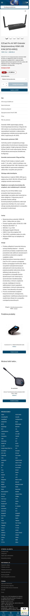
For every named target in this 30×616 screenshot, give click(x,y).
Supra (16, 518)
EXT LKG (3, 453)
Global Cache (18, 460)
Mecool (17, 482)
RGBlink (3, 506)
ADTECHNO (18, 414)
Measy (2, 482)
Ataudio (17, 417)
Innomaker (18, 467)
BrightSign (3, 426)
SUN (2, 518)
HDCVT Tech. (18, 462)
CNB (2, 438)
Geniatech (3, 460)
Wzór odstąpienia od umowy (8, 576)
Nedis (16, 486)
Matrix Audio (18, 479)
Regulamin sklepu (5, 565)
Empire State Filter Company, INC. (7, 448)
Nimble (17, 491)
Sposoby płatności (5, 572)
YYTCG (3, 542)
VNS (2, 539)
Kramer (3, 474)
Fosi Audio (18, 455)
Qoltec (17, 501)
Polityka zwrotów (5, 567)
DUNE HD (3, 443)
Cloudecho (3, 436)
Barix (16, 421)
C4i (16, 429)
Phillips (17, 496)
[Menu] (3, 2)
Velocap (3, 535)
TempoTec (3, 523)
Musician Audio (19, 484)
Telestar (17, 520)
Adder (2, 414)
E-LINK (3, 446)
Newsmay (17, 489)
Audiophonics (18, 419)
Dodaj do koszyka (18, 84)
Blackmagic (18, 424)
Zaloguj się (3, 553)
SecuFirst (3, 511)
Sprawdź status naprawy (7, 585)
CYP (16, 438)
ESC (16, 448)
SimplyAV (17, 513)
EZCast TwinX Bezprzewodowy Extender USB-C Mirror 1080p (14, 392)
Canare (3, 433)
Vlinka (16, 537)
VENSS (17, 535)
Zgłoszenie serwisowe (6, 583)
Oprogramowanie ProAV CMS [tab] (9, 112)
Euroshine (3, 450)
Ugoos (2, 530)
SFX (16, 511)
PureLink (3, 501)
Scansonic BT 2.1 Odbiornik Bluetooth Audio (14, 344)
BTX (2, 429)
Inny (2, 470)
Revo (16, 503)
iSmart (17, 470)
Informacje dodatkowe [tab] (7, 101)
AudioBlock (4, 419)
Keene (16, 472)
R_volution (18, 506)
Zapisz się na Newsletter (7, 555)
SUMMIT (17, 515)
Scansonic (3, 508)
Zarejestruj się (4, 551)
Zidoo (16, 542)
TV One (17, 527)
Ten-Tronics (18, 523)
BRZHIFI (17, 426)
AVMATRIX (4, 421)
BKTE (2, 424)
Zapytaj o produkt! (14, 90)
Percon (3, 496)
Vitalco (3, 537)
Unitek (16, 530)
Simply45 (3, 513)
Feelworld (3, 455)
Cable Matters (4, 431)
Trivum (3, 527)
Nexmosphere (4, 491)
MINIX (2, 484)
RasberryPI (4, 503)
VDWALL (3, 532)
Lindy (2, 477)
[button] (26, 3)
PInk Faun (3, 498)
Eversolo (17, 450)
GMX (2, 462)
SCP (16, 508)
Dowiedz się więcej (14, 400)
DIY (16, 441)
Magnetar (3, 479)
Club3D (17, 436)
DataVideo (3, 441)
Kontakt (3, 589)
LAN (16, 474)
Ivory (2, 472)
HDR (2, 465)
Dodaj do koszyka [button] (14, 352)
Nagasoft (3, 486)
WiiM (16, 539)
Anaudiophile (4, 417)
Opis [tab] (2, 98)
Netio (2, 489)
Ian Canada (18, 465)
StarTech (3, 515)
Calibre (17, 431)
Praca (2, 592)
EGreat (17, 446)
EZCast (15, 308)
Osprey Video (18, 494)
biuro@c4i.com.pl (8, 601)
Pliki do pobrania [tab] (5, 120)
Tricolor (17, 525)
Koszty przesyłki (5, 574)
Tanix (2, 520)
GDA (16, 458)
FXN (2, 458)
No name (3, 494)
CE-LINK (17, 433)
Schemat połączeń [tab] (6, 109)
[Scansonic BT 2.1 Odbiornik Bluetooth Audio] (14, 329)
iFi (1, 467)
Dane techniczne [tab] (5, 105)
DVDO (16, 443)
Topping (3, 525)
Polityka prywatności (6, 569)
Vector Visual (18, 532)
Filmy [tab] (2, 116)
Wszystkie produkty (6, 558)
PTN (16, 498)
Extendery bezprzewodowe (16, 307)
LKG (16, 477)
